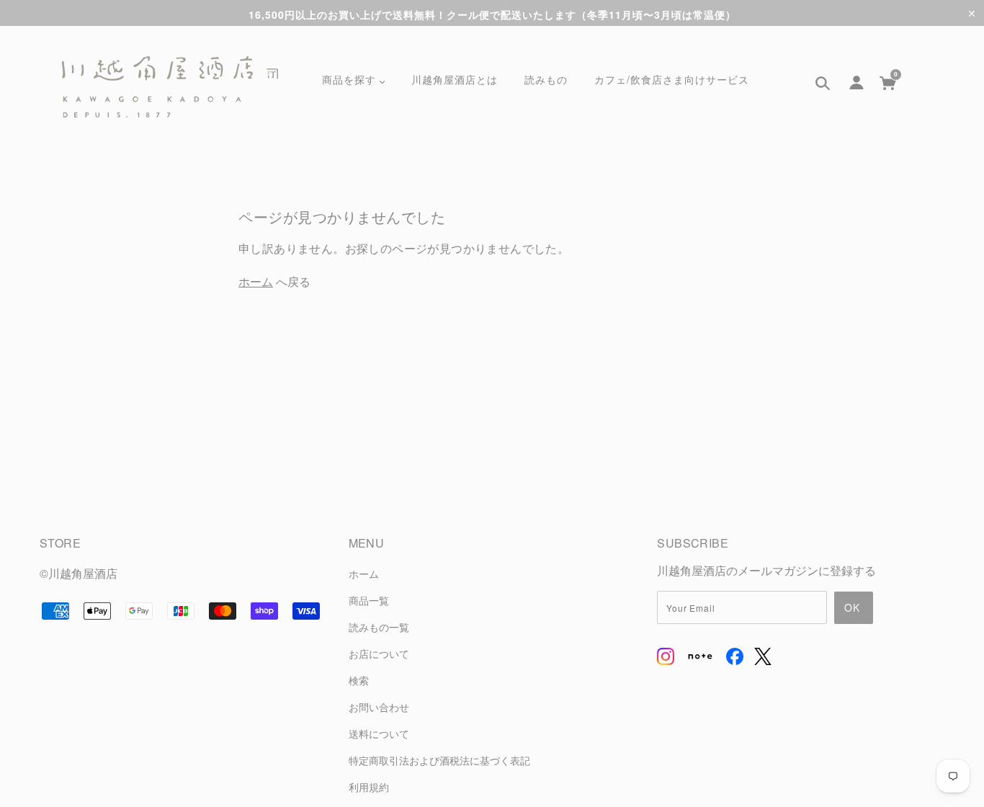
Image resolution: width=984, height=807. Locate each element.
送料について (379, 733)
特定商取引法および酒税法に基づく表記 (439, 759)
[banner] (170, 87)
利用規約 (369, 786)
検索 (359, 679)
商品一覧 (369, 599)
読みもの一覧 (379, 626)
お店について (379, 653)
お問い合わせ (379, 706)
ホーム (255, 281)
